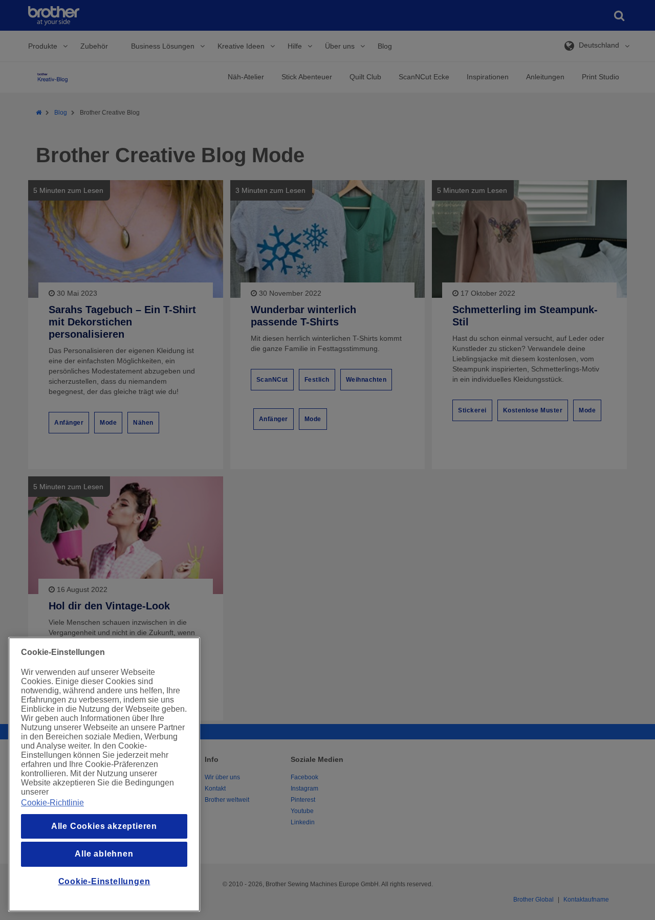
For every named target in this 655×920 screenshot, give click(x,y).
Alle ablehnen (104, 853)
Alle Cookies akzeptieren (104, 826)
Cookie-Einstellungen (104, 881)
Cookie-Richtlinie (52, 802)
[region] (104, 774)
